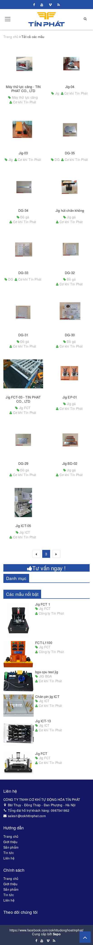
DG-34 (23, 210)
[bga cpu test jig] (18, 681)
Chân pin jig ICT (47, 696)
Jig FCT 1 (42, 604)
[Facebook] (34, 4)
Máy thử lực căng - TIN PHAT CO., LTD (23, 88)
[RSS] (58, 4)
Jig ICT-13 (43, 720)
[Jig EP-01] (70, 374)
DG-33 (23, 272)
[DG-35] (70, 130)
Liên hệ (8, 858)
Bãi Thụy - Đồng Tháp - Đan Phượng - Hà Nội (42, 805)
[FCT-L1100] (18, 654)
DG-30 (70, 334)
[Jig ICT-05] (23, 503)
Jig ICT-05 (23, 525)
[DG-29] (23, 440)
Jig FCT (41, 753)
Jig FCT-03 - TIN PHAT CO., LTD (23, 399)
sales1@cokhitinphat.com (27, 816)
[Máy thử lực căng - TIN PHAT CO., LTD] (23, 64)
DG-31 (23, 334)
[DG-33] (23, 250)
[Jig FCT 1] (18, 620)
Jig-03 (23, 152)
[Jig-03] (23, 130)
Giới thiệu (10, 842)
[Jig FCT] (18, 763)
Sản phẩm (11, 847)
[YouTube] (41, 4)
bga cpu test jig (46, 671)
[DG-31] (23, 312)
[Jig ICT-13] (18, 734)
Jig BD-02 (69, 463)
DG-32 (70, 272)
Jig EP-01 (70, 397)
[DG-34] (23, 187)
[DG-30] (70, 312)
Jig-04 (69, 86)
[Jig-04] (70, 64)
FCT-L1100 (43, 642)
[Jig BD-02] (70, 440)
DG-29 (23, 463)
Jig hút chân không (70, 210)
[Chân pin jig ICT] (18, 705)
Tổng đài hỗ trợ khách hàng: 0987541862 (39, 810)
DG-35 (70, 152)
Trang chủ (10, 836)
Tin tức (8, 852)
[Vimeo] (50, 4)
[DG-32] (70, 250)
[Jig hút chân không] (70, 187)
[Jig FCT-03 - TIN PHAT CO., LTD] (23, 374)
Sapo (57, 934)
